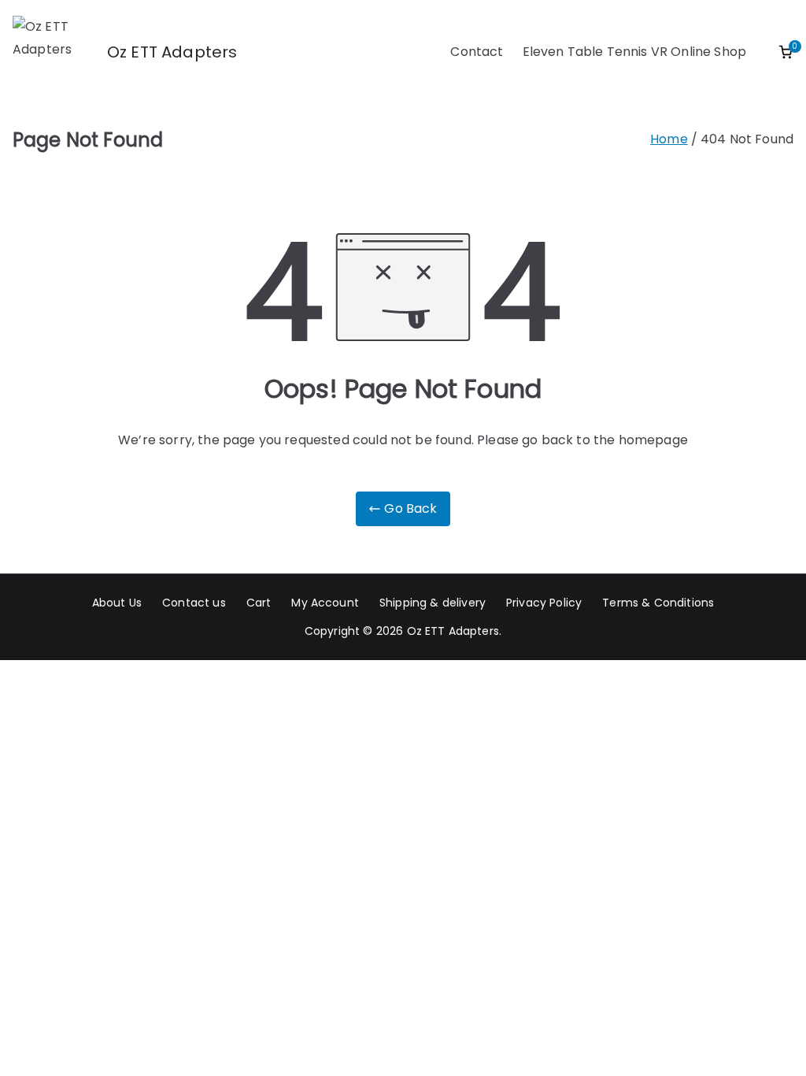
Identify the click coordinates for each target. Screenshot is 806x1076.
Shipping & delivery (432, 602)
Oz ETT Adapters (172, 52)
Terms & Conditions (658, 602)
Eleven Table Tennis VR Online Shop (634, 52)
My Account (325, 602)
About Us (117, 602)
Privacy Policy (544, 602)
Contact (476, 52)
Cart (259, 602)
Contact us (194, 602)
